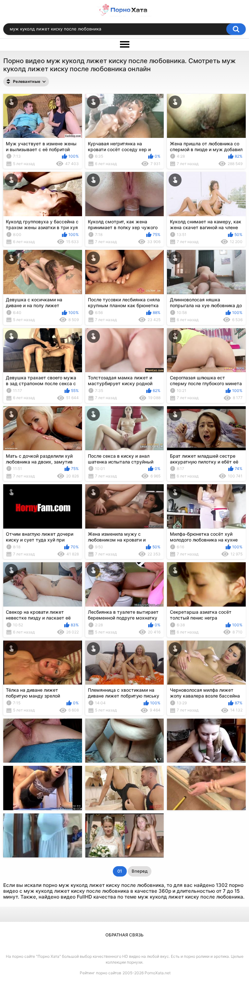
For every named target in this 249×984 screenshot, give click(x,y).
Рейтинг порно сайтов (100, 972)
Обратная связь (124, 934)
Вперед (140, 871)
